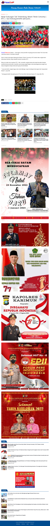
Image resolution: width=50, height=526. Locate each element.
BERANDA (18, 524)
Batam (7, 14)
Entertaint (10, 99)
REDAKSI (23, 524)
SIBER (27, 524)
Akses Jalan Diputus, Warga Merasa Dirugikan (17, 515)
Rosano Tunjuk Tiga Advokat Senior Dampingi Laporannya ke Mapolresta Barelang (8, 124)
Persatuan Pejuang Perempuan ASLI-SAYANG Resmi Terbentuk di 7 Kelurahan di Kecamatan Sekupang (25, 139)
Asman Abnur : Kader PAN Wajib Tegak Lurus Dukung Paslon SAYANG (8, 139)
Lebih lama (46, 145)
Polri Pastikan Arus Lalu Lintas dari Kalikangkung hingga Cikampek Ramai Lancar (23, 493)
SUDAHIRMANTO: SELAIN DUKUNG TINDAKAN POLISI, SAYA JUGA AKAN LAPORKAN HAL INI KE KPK (26, 498)
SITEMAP (32, 524)
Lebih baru (4, 145)
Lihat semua (46, 111)
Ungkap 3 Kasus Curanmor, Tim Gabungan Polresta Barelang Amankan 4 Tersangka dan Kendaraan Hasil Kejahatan (27, 467)
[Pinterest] (13, 23)
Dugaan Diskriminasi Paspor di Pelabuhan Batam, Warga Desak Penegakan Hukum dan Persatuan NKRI (28, 449)
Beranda (3, 14)
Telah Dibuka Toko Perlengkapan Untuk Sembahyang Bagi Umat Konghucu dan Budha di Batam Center (28, 504)
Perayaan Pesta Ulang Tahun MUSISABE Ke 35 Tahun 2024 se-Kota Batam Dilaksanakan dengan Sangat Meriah (41, 140)
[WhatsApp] (16, 23)
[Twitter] (10, 23)
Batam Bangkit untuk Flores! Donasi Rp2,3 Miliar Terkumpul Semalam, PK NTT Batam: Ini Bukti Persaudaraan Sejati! (26, 445)
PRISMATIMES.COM (23, 522)
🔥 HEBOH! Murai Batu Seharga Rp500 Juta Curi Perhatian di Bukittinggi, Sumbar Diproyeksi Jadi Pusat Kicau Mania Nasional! (27, 461)
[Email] (19, 23)
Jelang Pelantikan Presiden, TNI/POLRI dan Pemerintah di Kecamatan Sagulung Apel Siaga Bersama (41, 124)
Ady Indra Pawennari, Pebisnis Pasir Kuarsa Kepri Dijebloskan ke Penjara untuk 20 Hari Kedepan (25, 124)
